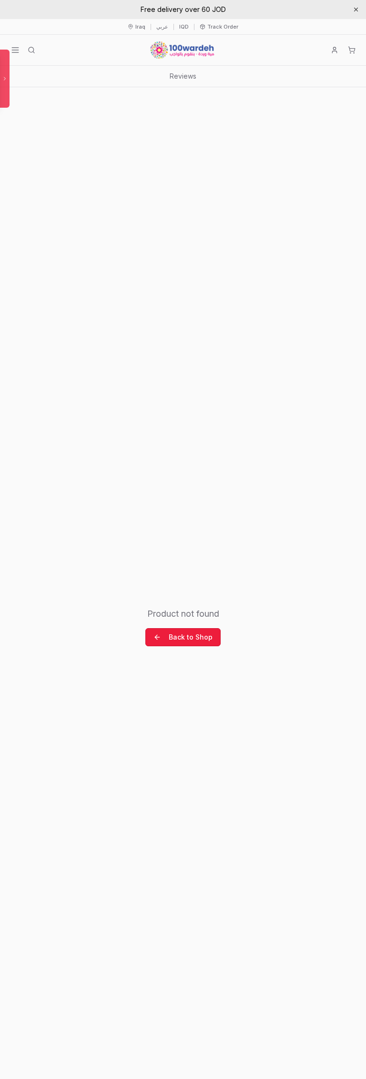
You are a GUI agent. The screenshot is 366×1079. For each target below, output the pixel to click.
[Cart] (351, 50)
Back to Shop (191, 637)
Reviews (183, 76)
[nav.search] (31, 50)
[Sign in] (334, 50)
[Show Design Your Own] (5, 79)
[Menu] (15, 50)
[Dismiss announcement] (356, 9)
